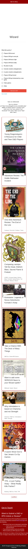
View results (4, 93)
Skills (5, 418)
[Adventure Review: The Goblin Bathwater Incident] (14, 165)
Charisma (6, 416)
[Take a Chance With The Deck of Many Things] (14, 333)
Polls (16, 491)
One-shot (12, 230)
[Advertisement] (14, 20)
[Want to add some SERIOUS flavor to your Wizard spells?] (14, 374)
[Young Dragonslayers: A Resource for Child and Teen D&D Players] (14, 130)
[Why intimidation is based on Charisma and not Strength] (14, 406)
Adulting (6, 491)
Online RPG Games (14, 356)
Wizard (16, 280)
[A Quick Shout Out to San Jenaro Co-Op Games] (14, 441)
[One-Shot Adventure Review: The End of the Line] (14, 209)
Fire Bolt (10, 279)
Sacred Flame (16, 279)
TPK (19, 491)
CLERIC (6, 277)
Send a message (20, 520)
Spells (11, 388)
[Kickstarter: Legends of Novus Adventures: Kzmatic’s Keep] (14, 295)
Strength (10, 418)
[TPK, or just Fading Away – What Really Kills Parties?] (14, 478)
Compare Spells (13, 277)
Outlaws (17, 230)
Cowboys (6, 230)
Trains (21, 230)
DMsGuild (6, 388)
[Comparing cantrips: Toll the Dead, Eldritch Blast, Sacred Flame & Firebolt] (14, 258)
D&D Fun (6, 356)
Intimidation (18, 416)
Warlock (12, 280)
